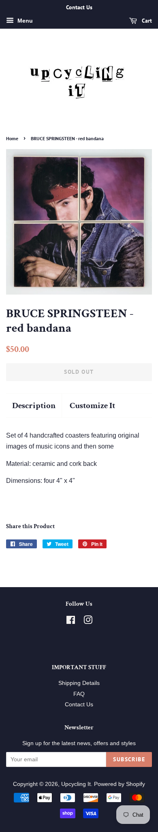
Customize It (92, 405)
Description (34, 405)
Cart (146, 20)
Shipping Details (79, 683)
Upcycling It (76, 784)
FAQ (79, 694)
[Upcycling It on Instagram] (87, 622)
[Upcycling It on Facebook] (70, 622)
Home (12, 138)
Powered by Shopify (119, 784)
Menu (24, 20)
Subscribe (129, 759)
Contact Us (79, 704)
